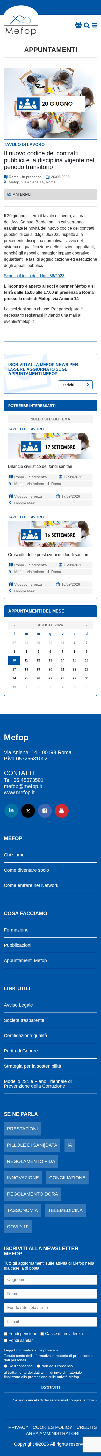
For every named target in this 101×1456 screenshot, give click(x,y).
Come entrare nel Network (31, 885)
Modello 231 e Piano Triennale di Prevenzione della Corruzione (38, 1084)
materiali (21, 194)
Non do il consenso (57, 1366)
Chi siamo (14, 855)
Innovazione (23, 1177)
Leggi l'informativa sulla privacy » (31, 1350)
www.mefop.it (19, 792)
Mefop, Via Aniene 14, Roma (32, 182)
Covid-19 (17, 1226)
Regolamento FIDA (31, 1161)
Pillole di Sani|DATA (32, 1145)
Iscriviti (67, 385)
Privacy (18, 1427)
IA (70, 1145)
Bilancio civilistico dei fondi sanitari (40, 466)
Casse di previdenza (64, 1333)
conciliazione (67, 1177)
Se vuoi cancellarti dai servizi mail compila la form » (55, 1400)
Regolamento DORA (32, 1194)
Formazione (16, 930)
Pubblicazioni (17, 945)
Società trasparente (24, 1020)
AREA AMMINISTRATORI (53, 1433)
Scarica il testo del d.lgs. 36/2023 (34, 276)
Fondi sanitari (21, 1340)
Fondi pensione (23, 1333)
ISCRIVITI (50, 1388)
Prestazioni (22, 1128)
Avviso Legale (18, 1005)
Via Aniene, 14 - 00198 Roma (37, 752)
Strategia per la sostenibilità (32, 1066)
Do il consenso (21, 1366)
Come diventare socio (26, 870)
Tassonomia (22, 1210)
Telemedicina (65, 1210)
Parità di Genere (21, 1051)
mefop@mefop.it (23, 786)
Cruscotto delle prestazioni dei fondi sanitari (48, 554)
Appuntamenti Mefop (25, 960)
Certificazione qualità (25, 1035)
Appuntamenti (50, 50)
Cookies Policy (52, 1427)
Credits (86, 1427)
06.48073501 (28, 780)
